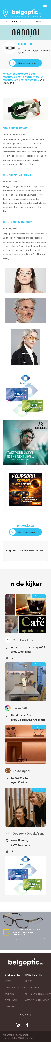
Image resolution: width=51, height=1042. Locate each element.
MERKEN (9, 994)
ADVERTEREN (32, 987)
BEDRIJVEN (11, 1000)
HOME (8, 981)
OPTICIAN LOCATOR (15, 987)
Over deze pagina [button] (41, 21)
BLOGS (28, 981)
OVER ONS (10, 1006)
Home (9, 22)
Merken (16, 22)
